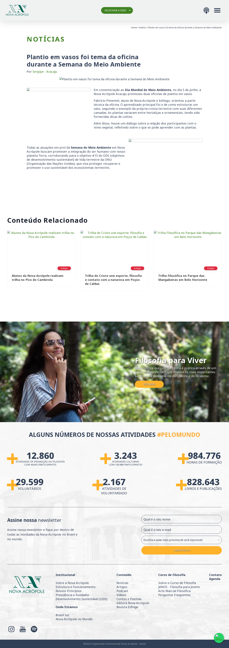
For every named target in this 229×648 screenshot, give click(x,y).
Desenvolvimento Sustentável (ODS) (81, 599)
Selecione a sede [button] (115, 10)
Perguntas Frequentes (174, 595)
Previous (2, 262)
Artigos (122, 587)
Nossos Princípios (68, 591)
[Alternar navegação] (217, 10)
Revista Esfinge (127, 607)
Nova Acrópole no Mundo (74, 619)
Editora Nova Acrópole (133, 603)
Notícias (122, 583)
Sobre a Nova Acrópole (72, 583)
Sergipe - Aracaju (45, 72)
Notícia (142, 27)
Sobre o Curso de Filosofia (177, 583)
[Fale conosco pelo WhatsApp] (219, 638)
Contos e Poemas (129, 599)
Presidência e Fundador (73, 595)
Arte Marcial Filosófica (174, 591)
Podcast (122, 591)
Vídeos (121, 595)
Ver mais (149, 384)
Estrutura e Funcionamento (76, 587)
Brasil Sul (62, 615)
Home (134, 27)
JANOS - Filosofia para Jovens (179, 587)
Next (226, 262)
